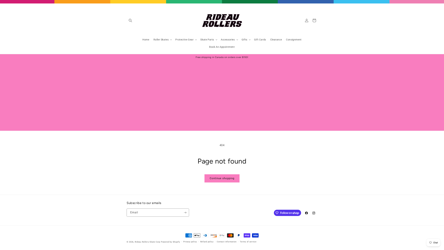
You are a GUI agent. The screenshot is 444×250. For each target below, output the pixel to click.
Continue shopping (222, 178)
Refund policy (207, 242)
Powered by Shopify (170, 242)
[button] (130, 20)
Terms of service (248, 242)
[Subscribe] (185, 213)
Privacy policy (190, 242)
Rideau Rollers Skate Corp (147, 242)
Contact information (226, 242)
